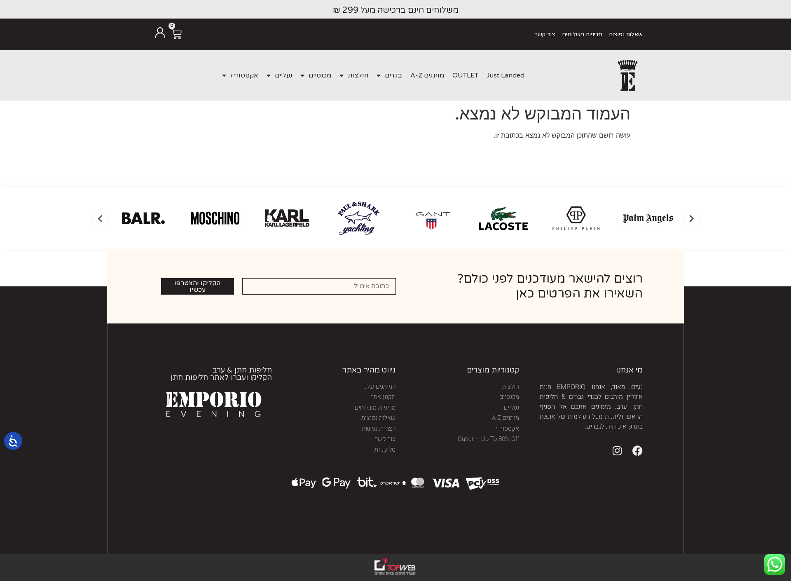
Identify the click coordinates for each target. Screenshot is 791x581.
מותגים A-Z (427, 75)
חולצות (358, 75)
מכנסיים (320, 75)
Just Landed (505, 75)
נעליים (283, 75)
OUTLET (465, 75)
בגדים (393, 75)
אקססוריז (244, 75)
